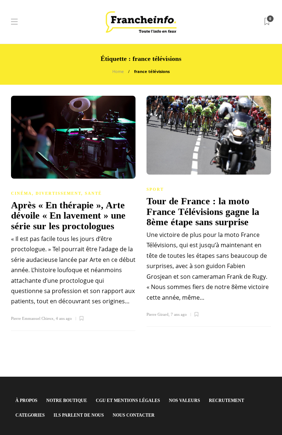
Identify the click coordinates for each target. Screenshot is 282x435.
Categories (30, 415)
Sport (155, 189)
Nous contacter (134, 415)
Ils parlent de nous (79, 415)
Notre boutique (66, 400)
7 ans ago (179, 314)
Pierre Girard (158, 314)
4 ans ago (64, 318)
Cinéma (21, 193)
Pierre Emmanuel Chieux (32, 318)
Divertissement (58, 193)
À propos (26, 400)
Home (118, 71)
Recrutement (226, 400)
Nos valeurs (184, 400)
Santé (93, 193)
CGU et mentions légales (128, 400)
